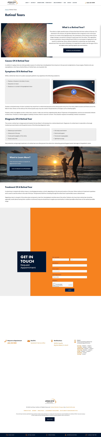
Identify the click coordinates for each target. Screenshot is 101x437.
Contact (69, 2)
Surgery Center (40, 2)
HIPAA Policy (41, 410)
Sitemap (34, 410)
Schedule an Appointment (73, 50)
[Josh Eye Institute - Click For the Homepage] (50, 402)
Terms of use (27, 410)
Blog (65, 2)
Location (75, 2)
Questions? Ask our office (38, 343)
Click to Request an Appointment (21, 168)
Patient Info (48, 2)
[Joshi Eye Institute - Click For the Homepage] (12, 2)
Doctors (33, 2)
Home (7, 9)
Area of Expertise (57, 2)
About (26, 2)
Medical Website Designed (57, 407)
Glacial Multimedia (70, 407)
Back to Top (49, 419)
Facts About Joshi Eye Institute (68, 410)
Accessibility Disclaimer (52, 410)
